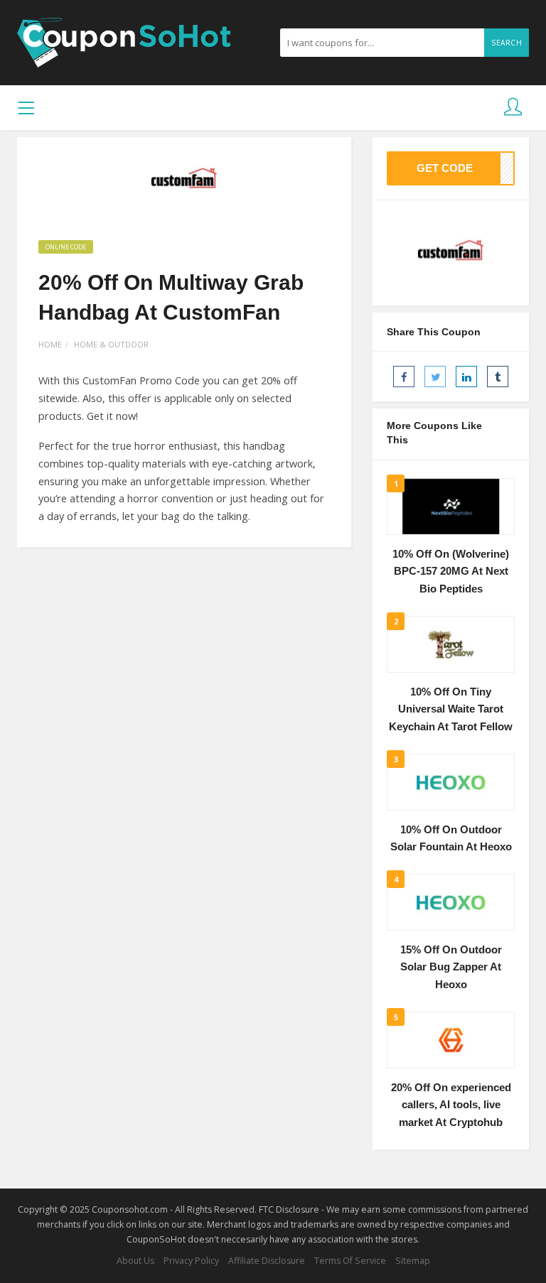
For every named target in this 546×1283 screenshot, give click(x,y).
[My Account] (513, 107)
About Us (135, 1261)
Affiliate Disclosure (266, 1261)
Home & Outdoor (111, 344)
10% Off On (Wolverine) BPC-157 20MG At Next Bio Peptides (450, 571)
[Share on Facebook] (403, 376)
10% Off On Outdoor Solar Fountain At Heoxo (451, 838)
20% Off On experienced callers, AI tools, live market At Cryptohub (451, 1105)
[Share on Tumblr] (497, 376)
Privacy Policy (191, 1261)
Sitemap (412, 1261)
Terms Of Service (350, 1261)
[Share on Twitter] (435, 376)
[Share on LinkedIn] (466, 376)
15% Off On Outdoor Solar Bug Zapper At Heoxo (451, 967)
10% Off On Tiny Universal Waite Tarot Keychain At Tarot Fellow (451, 709)
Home (50, 344)
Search (506, 43)
